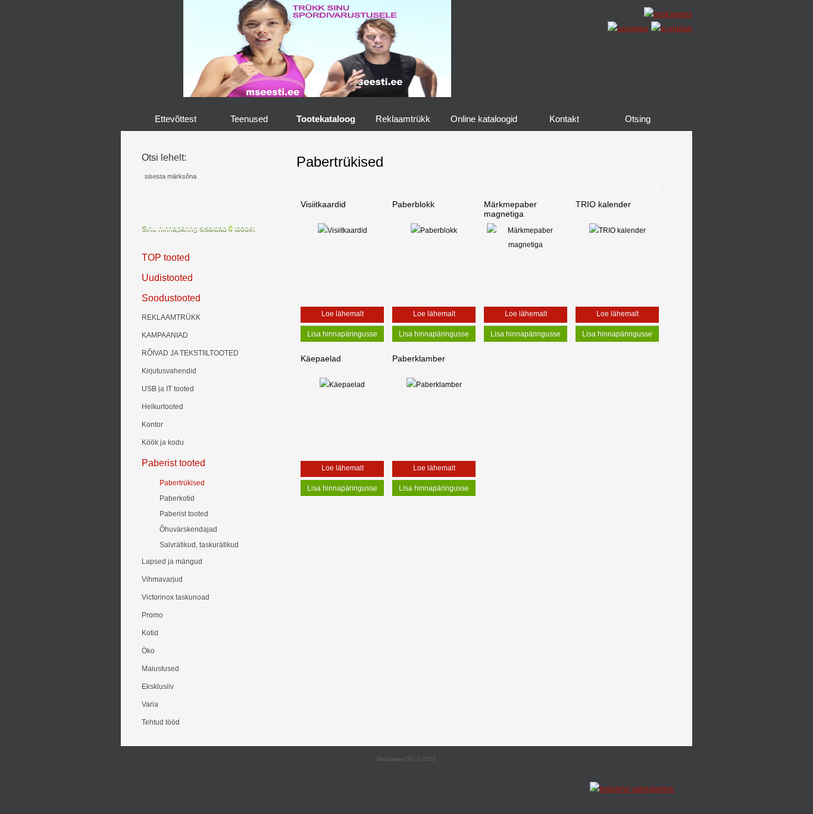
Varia (150, 704)
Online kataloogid (484, 119)
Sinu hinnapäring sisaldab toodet (198, 228)
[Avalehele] (564, 53)
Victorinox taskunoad (175, 597)
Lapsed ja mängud (172, 561)
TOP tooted (166, 257)
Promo (152, 615)
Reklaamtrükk (403, 119)
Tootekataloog (325, 119)
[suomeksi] (626, 28)
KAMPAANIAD (165, 335)
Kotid (150, 633)
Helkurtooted (162, 407)
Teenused (249, 119)
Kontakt (564, 119)
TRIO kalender (603, 204)
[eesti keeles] (666, 14)
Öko (148, 651)
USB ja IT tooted (168, 389)
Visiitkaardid (323, 204)
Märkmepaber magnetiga (510, 209)
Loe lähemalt (342, 314)
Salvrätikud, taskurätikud (199, 545)
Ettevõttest (175, 119)
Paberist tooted (173, 463)
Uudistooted (167, 278)
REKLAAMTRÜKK (171, 317)
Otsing (638, 119)
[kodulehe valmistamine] (632, 789)
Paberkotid (177, 498)
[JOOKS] (317, 95)
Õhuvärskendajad (188, 529)
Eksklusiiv (158, 686)
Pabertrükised (182, 483)
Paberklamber (418, 358)
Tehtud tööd (161, 722)
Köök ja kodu (163, 442)
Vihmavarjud (162, 579)
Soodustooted (171, 298)
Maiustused (160, 669)
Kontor (152, 424)
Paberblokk (413, 204)
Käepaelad (321, 358)
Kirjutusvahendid (169, 371)
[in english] (670, 28)
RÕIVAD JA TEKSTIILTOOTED (190, 353)
